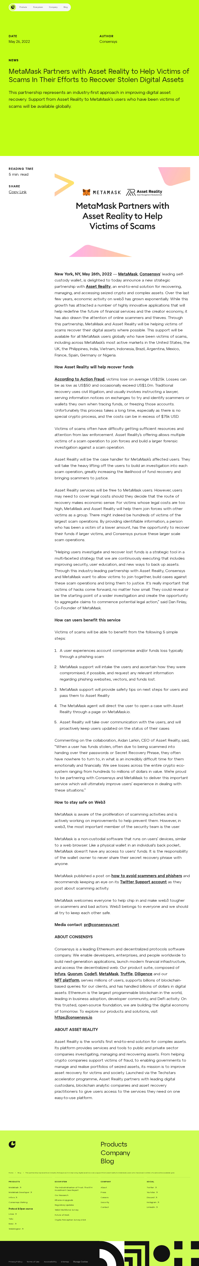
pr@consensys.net (101, 925)
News (14, 60)
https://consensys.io (73, 1018)
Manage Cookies (80, 1262)
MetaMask (128, 274)
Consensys (150, 274)
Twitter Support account (143, 882)
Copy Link (17, 192)
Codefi (90, 974)
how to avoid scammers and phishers (146, 876)
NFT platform (67, 981)
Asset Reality (98, 287)
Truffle (126, 974)
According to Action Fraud (79, 380)
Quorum (74, 974)
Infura (60, 974)
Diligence (143, 974)
